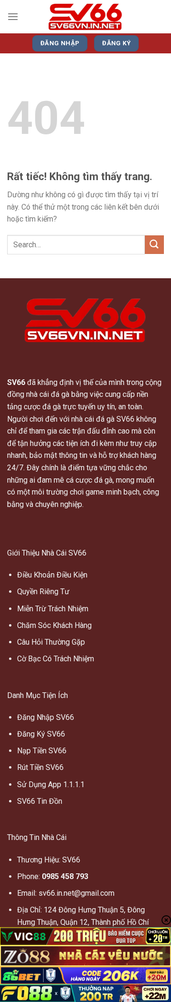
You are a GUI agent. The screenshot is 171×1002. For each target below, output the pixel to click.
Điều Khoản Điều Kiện (52, 574)
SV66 (16, 382)
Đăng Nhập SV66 (45, 717)
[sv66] (85, 16)
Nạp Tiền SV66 (41, 750)
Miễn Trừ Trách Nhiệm (52, 608)
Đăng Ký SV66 (41, 734)
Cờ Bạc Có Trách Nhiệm (55, 658)
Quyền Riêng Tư (43, 591)
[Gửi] (154, 244)
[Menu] (13, 16)
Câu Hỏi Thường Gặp (51, 642)
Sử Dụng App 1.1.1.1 (51, 784)
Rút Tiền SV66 (40, 767)
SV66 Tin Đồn (39, 801)
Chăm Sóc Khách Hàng (54, 625)
